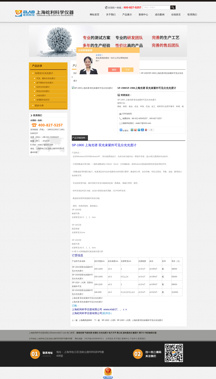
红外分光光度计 (43, 87)
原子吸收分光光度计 (44, 83)
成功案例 (159, 14)
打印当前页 (127, 114)
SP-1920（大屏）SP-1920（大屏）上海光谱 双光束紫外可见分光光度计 (132, 320)
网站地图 (78, 339)
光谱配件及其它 (43, 100)
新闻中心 (143, 14)
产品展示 (127, 14)
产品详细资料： (80, 138)
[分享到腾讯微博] (139, 130)
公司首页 (109, 339)
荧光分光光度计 (43, 91)
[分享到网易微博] (146, 130)
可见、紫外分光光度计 (45, 78)
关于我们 (111, 14)
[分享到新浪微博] (135, 130)
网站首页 (94, 14)
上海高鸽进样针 (85, 320)
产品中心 (133, 339)
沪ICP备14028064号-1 (94, 339)
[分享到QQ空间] (132, 130)
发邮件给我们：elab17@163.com (136, 123)
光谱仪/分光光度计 (44, 73)
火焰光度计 (41, 95)
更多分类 (39, 105)
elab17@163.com (45, 145)
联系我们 (192, 14)
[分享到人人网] (142, 130)
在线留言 (176, 14)
